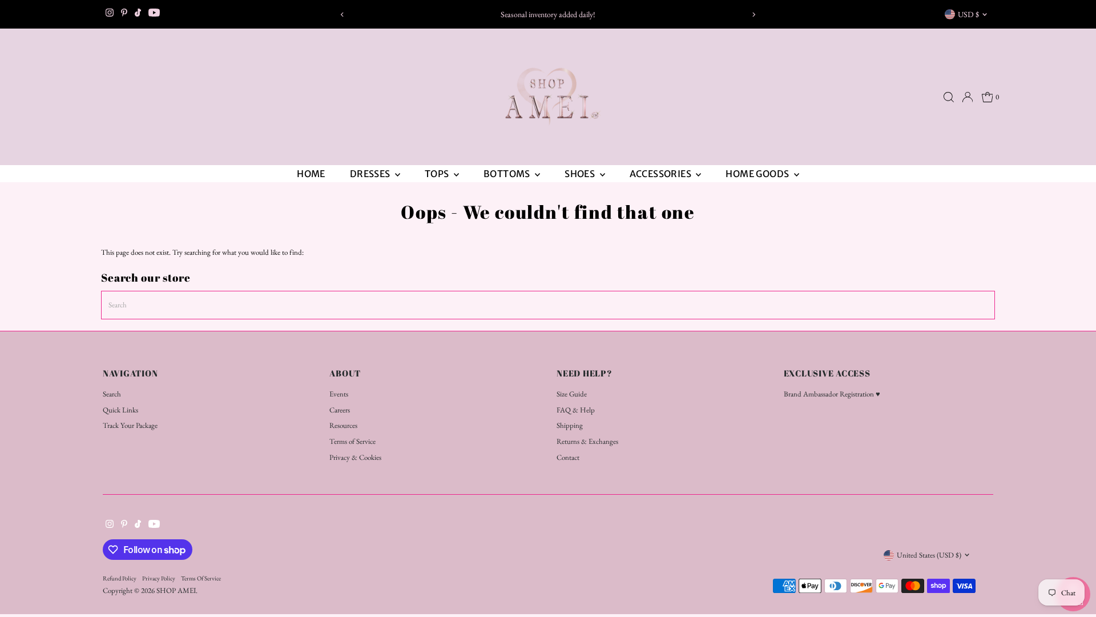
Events (338, 394)
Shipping (570, 425)
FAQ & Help (576, 410)
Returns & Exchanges (587, 441)
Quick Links (120, 410)
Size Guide (572, 394)
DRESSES (371, 173)
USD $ (968, 14)
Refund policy (119, 578)
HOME (311, 173)
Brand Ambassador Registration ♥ (832, 394)
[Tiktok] (138, 14)
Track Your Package (130, 425)
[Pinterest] (124, 14)
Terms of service (201, 578)
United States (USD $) (929, 555)
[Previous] (342, 14)
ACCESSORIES (662, 173)
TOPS (438, 173)
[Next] (754, 14)
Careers (339, 410)
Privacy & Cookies (355, 457)
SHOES (581, 173)
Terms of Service (352, 441)
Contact (568, 457)
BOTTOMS (507, 173)
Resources (343, 425)
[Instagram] (109, 14)
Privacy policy (158, 578)
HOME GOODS (758, 173)
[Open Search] (949, 97)
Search (112, 394)
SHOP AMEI (176, 590)
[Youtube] (154, 14)
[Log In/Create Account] (967, 97)
